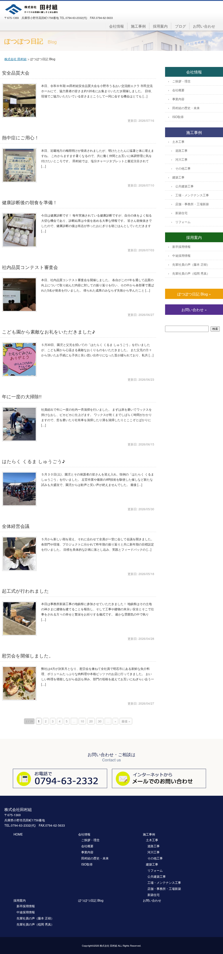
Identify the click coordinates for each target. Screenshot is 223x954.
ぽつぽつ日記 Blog (90, 900)
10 (82, 721)
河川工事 (181, 159)
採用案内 (160, 26)
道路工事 (181, 150)
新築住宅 (181, 213)
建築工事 (178, 177)
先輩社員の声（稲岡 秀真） (191, 273)
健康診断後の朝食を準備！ (29, 202)
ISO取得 (178, 117)
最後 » (126, 721)
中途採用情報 (181, 255)
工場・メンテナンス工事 (192, 195)
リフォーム (183, 222)
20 (91, 721)
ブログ (180, 26)
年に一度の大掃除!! (22, 396)
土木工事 (178, 141)
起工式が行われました (25, 590)
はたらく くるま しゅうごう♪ (33, 461)
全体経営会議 (15, 526)
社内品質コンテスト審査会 (30, 267)
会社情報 (116, 26)
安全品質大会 (15, 72)
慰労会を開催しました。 (27, 655)
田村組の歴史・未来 (186, 108)
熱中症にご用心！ (20, 137)
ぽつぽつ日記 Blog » (194, 294)
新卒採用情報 (181, 246)
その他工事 (183, 168)
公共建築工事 (184, 186)
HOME (18, 834)
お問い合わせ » (194, 309)
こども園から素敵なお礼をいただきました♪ (48, 331)
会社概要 (178, 90)
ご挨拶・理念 (181, 81)
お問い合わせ (204, 26)
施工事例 (138, 26)
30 (99, 721)
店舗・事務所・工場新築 (192, 204)
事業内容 (178, 99)
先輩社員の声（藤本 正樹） (191, 264)
